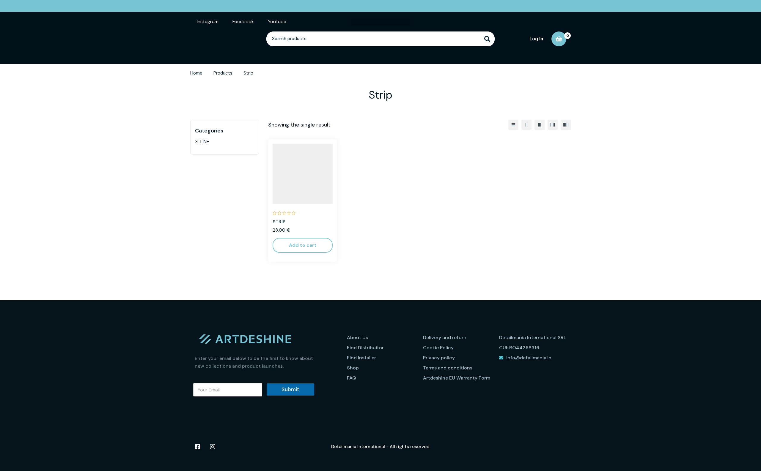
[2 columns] (526, 125)
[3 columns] (539, 125)
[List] (513, 125)
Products (222, 73)
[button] (303, 245)
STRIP (279, 222)
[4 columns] (553, 125)
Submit (290, 389)
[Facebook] (198, 447)
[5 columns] (566, 125)
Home (196, 73)
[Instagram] (213, 447)
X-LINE (202, 141)
